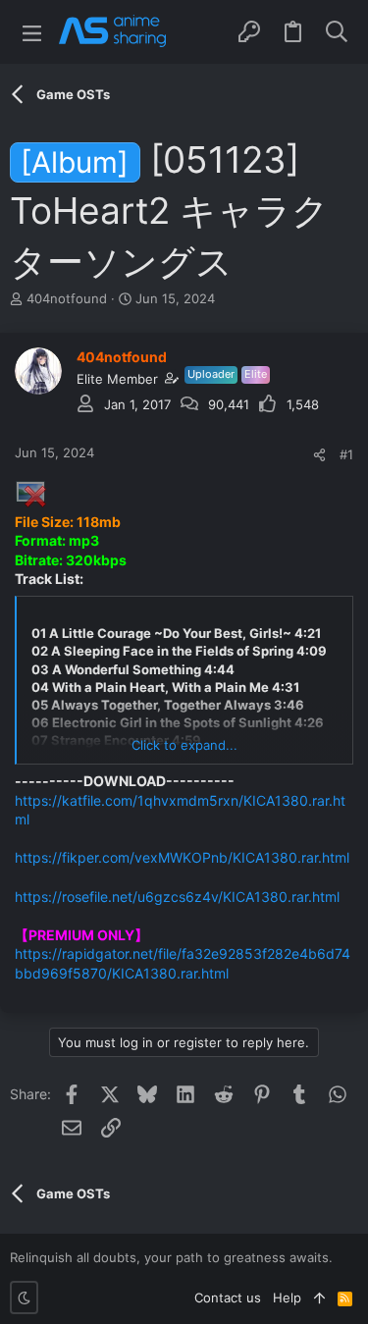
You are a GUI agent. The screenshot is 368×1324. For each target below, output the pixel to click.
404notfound (66, 298)
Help (287, 1297)
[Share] (319, 455)
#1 (346, 454)
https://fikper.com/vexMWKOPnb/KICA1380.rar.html (182, 857)
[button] (32, 32)
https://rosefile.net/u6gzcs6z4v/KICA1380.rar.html (177, 896)
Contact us (227, 1297)
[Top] (319, 1297)
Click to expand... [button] (184, 745)
